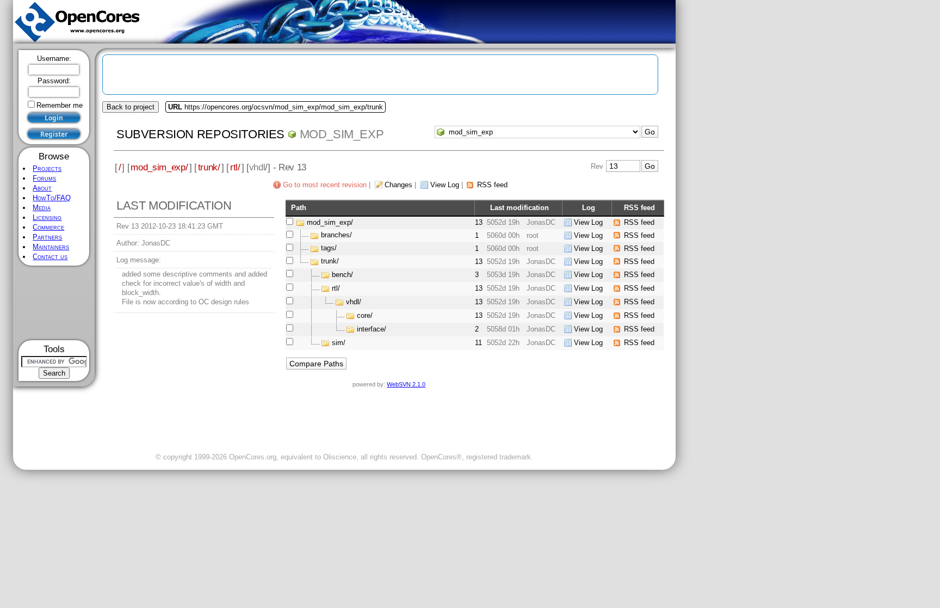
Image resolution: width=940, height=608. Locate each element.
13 (479, 222)
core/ (365, 315)
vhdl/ (353, 302)
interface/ (371, 329)
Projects (47, 168)
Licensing (47, 217)
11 (478, 343)
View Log (444, 185)
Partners (47, 237)
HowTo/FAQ (52, 198)
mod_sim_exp (342, 134)
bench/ (342, 275)
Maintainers (51, 247)
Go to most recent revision (325, 185)
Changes (398, 185)
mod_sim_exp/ (159, 167)
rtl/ (235, 167)
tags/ (329, 248)
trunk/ (209, 167)
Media (42, 208)
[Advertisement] (54, 303)
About (42, 188)
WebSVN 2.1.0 (406, 384)
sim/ (338, 343)
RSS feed (492, 185)
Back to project (130, 107)
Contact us (50, 257)
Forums (44, 178)
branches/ (336, 235)
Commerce (48, 227)
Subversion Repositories (200, 134)
